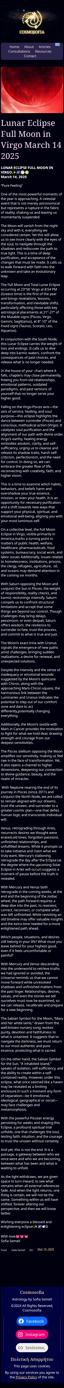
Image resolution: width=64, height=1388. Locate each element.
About (29, 46)
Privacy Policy (26, 1377)
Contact (30, 56)
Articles (45, 46)
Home (14, 46)
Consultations (19, 51)
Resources (43, 51)
